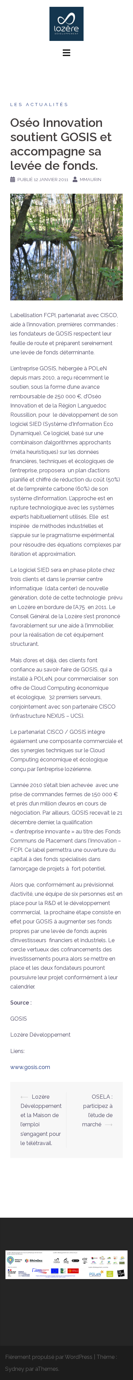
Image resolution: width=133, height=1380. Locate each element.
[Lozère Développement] (66, 23)
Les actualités (39, 104)
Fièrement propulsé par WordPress (48, 1357)
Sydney (14, 1369)
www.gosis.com (30, 1067)
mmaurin (90, 179)
